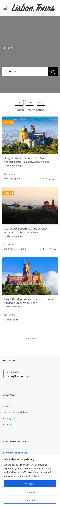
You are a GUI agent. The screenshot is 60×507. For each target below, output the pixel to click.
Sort (30, 102)
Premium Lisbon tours (15, 452)
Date (18, 102)
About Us (8, 406)
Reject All (30, 500)
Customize (30, 492)
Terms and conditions (15, 412)
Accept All (30, 483)
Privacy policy (11, 418)
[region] (30, 480)
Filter (41, 102)
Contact (8, 424)
